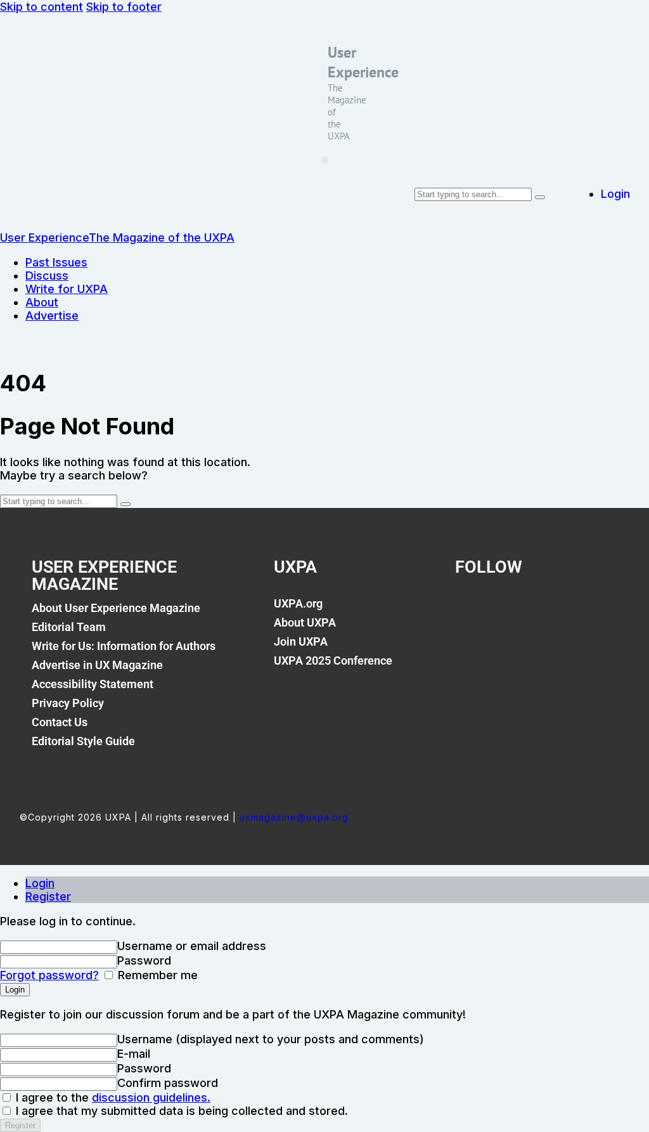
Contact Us (59, 722)
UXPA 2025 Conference (333, 660)
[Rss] (593, 611)
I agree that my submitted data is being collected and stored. (180, 1110)
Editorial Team (69, 627)
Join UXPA (301, 641)
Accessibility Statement (92, 684)
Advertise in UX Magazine (97, 665)
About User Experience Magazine (116, 608)
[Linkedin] (553, 611)
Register (48, 896)
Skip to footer (124, 6)
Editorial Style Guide (83, 741)
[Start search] (540, 197)
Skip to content (41, 6)
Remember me (156, 975)
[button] (324, 160)
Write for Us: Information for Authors (123, 646)
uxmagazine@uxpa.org (294, 817)
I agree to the (111, 1097)
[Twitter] (511, 611)
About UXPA (305, 622)
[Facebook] (471, 611)
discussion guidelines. (151, 1097)
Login (40, 883)
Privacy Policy (68, 703)
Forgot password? (49, 975)
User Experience (363, 62)
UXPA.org (298, 603)
